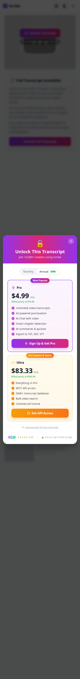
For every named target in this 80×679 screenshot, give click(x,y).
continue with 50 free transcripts (41, 427)
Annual (47, 271)
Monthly (28, 271)
